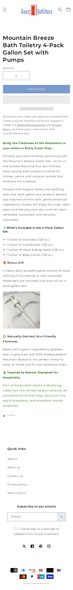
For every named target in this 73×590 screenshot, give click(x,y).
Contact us (15, 476)
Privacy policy (17, 484)
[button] (36, 99)
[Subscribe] (61, 516)
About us (13, 467)
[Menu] (5, 9)
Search (12, 459)
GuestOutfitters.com (40, 583)
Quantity (8, 68)
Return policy (17, 493)
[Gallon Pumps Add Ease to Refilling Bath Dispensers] (21, 328)
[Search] (60, 9)
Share (11, 415)
